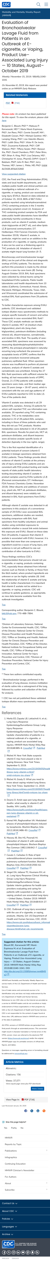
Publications (11, 1150)
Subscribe (10, 1189)
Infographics (11, 1157)
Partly (14, 1128)
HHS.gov (5, 1258)
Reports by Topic (13, 1144)
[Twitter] (9, 1252)
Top (4, 604)
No (22, 1128)
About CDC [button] (8, 1211)
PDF (13, 103)
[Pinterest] (28, 1252)
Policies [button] (6, 1218)
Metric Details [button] (37, 1088)
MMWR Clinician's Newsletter (19, 1170)
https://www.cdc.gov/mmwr (18, 1038)
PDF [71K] (29, 1099)
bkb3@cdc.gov (9, 613)
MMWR (8, 1137)
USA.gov (15, 1258)
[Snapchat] (32, 1252)
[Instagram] (14, 1252)
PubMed (11, 833)
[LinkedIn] (18, 1252)
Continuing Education (15, 1163)
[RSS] (37, 1252)
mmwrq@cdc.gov (20, 1053)
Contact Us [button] (8, 1203)
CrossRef (27, 748)
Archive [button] (6, 1234)
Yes (5, 1128)
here (4, 120)
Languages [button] (8, 1226)
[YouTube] (23, 1252)
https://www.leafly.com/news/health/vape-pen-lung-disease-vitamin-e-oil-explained (27, 813)
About (8, 1183)
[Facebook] (4, 1252)
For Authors (10, 1176)
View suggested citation (14, 174)
